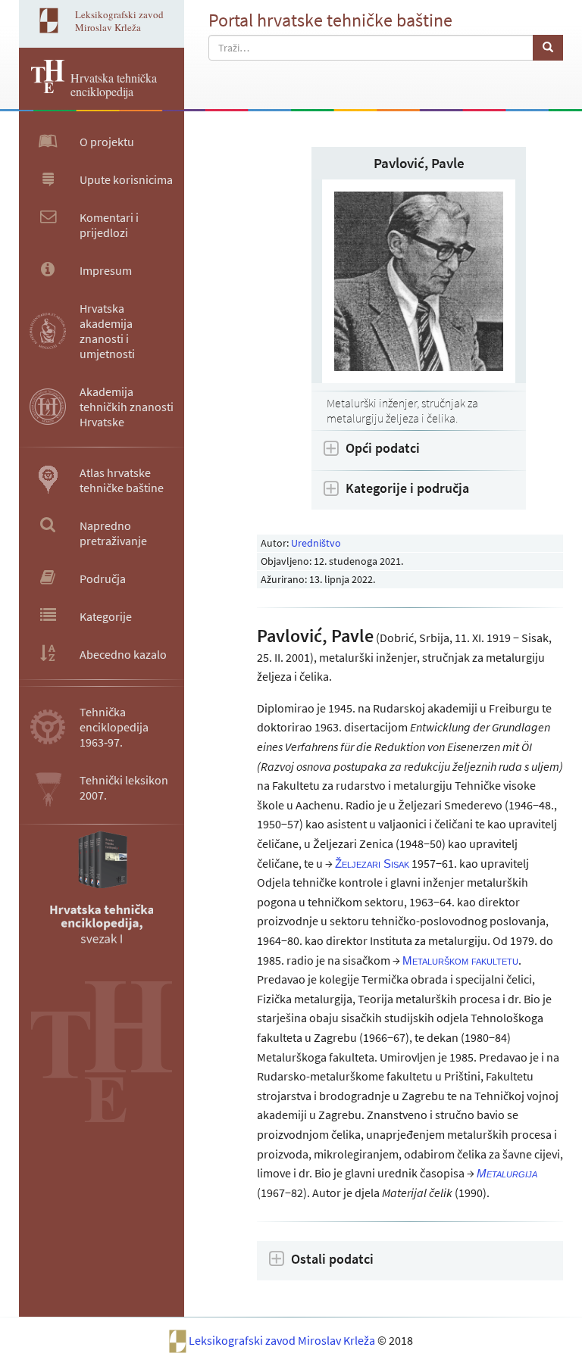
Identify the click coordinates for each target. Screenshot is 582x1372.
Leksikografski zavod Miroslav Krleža (283, 1340)
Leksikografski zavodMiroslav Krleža (119, 21)
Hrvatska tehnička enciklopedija (113, 84)
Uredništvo (316, 543)
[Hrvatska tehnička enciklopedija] (41, 88)
